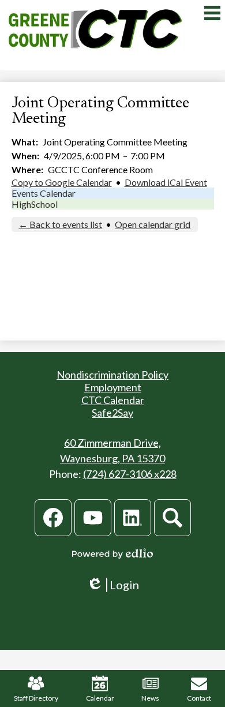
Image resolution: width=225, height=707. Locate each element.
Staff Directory (36, 698)
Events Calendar (44, 193)
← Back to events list (60, 224)
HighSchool (35, 204)
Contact (199, 698)
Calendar (100, 698)
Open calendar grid (152, 224)
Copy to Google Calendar (62, 182)
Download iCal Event (166, 182)
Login (113, 585)
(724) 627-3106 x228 (130, 473)
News (150, 698)
